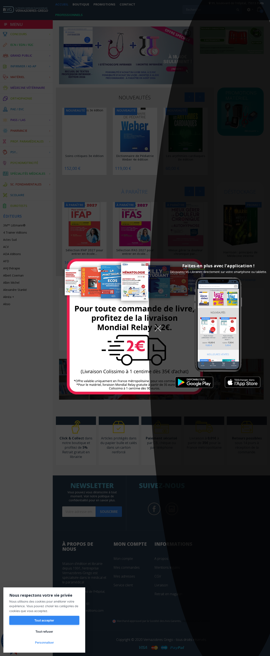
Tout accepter (44, 620)
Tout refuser (44, 631)
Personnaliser (44, 642)
